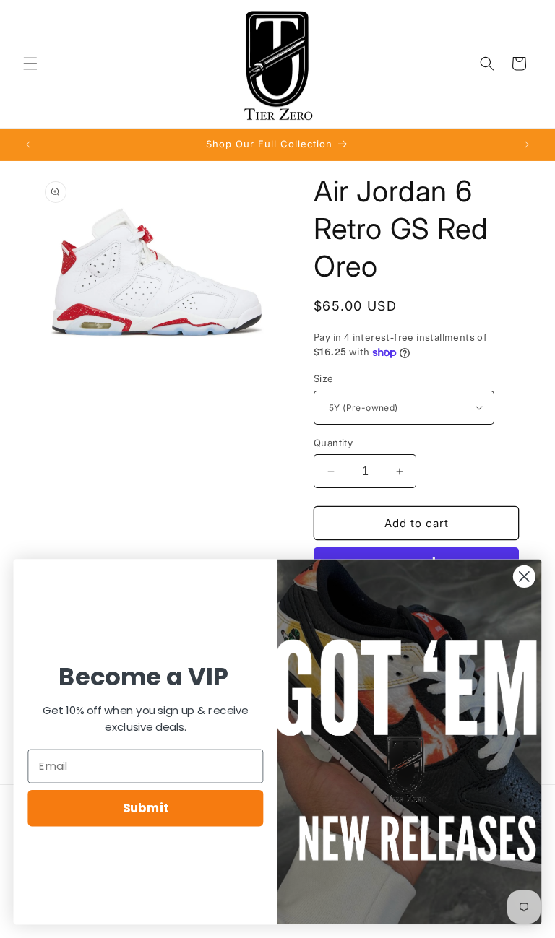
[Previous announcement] (28, 144)
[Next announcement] (527, 144)
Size (324, 378)
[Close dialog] (524, 577)
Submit (146, 807)
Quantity (333, 442)
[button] (30, 63)
